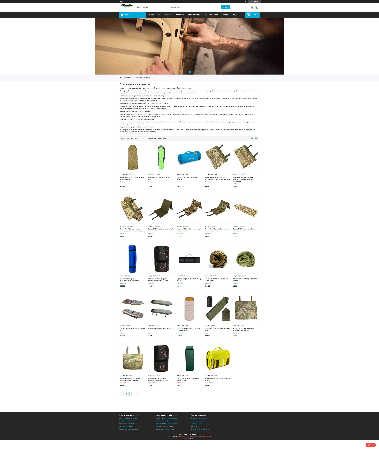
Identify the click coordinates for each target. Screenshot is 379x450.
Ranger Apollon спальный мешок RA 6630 (160, 178)
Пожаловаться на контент (185, 436)
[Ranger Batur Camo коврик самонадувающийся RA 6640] (161, 358)
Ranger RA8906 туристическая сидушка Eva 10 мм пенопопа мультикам (243, 179)
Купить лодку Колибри (126, 423)
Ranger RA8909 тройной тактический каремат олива (160, 230)
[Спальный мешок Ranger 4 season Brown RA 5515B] (189, 308)
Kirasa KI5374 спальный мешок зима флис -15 (217, 329)
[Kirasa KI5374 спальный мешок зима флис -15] (218, 308)
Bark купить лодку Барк (127, 421)
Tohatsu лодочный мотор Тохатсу (167, 421)
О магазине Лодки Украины (200, 429)
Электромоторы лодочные (164, 426)
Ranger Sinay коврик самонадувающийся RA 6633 (129, 280)
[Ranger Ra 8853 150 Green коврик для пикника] (218, 358)
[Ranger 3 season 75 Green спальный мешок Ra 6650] (133, 157)
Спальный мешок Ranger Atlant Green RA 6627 (245, 280)
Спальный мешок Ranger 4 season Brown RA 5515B (188, 329)
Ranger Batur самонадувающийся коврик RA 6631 (188, 379)
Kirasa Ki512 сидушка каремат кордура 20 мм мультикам (130, 379)
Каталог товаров (164, 15)
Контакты (180, 15)
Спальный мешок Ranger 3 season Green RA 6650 (216, 280)
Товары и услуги (128, 77)
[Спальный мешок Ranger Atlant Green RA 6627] (246, 259)
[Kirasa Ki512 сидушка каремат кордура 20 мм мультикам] (133, 358)
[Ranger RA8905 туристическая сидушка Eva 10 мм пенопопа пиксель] (218, 157)
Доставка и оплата (197, 423)
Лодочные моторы (212, 15)
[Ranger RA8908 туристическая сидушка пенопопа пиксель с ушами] (133, 209)
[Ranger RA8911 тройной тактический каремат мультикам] (218, 209)
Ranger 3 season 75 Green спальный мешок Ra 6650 (132, 178)
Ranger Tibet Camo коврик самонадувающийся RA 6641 (158, 280)
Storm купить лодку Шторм (128, 418)
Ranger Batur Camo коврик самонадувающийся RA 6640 (158, 379)
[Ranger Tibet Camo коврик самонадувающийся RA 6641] (161, 259)
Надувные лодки (194, 15)
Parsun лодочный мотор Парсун (166, 418)
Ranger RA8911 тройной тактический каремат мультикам (217, 230)
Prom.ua (198, 434)
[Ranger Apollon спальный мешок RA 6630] (161, 157)
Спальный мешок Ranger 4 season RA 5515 (132, 329)
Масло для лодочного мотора (200, 421)
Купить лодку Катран (126, 426)
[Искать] (225, 7)
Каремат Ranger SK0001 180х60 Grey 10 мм (189, 280)
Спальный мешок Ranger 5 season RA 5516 (160, 329)
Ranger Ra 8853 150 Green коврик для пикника (217, 379)
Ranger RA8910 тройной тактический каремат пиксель (189, 230)
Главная (151, 15)
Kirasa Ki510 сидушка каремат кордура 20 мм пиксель (243, 329)
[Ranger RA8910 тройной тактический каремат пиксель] (189, 209)
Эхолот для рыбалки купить (165, 429)
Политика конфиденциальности (202, 436)
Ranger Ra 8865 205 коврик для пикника (187, 178)
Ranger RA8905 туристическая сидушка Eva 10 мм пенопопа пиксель (218, 178)
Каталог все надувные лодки (128, 429)
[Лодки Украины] (127, 7)
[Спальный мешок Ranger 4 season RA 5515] (133, 308)
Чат (372, 445)
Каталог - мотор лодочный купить (167, 423)
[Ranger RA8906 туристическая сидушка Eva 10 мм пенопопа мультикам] (246, 157)
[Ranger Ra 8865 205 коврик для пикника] (189, 157)
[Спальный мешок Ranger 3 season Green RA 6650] (218, 259)
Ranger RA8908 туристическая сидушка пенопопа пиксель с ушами (132, 230)
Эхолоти (226, 15)
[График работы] (256, 7)
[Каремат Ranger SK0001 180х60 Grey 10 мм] (189, 259)
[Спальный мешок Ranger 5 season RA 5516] (161, 308)
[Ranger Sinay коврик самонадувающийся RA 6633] (133, 259)
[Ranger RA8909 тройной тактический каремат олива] (161, 209)
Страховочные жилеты (198, 418)
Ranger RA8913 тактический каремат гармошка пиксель (245, 230)
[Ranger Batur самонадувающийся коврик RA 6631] (189, 358)
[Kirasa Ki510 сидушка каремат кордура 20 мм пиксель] (246, 308)
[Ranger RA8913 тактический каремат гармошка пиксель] (246, 209)
